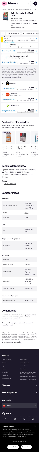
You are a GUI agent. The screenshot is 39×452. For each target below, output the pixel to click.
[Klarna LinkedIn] (15, 418)
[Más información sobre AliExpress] (2, 94)
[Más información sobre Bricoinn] (2, 45)
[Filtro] (3, 33)
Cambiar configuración (19, 441)
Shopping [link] (11, 9)
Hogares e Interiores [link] (23, 9)
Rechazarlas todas (13, 447)
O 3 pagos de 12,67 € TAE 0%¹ (26, 40)
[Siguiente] (35, 143)
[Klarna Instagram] (33, 418)
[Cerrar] (35, 426)
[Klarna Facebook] (6, 418)
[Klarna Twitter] (24, 418)
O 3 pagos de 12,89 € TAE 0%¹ (25, 112)
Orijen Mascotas (10, 184)
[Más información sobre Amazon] (2, 83)
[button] (6, 16)
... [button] (32, 9)
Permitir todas (26, 447)
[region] (19, 437)
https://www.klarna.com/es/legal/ (11, 77)
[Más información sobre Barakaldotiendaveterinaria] (2, 57)
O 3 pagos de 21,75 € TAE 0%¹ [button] (22, 155)
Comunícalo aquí (7, 325)
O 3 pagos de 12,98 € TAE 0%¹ (25, 100)
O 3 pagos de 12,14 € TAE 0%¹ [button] (8, 155)
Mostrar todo (19, 127)
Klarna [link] (4, 9)
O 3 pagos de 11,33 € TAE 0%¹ (25, 52)
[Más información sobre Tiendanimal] (2, 105)
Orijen (26, 213)
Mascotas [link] (36, 9)
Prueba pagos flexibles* (17, 27)
